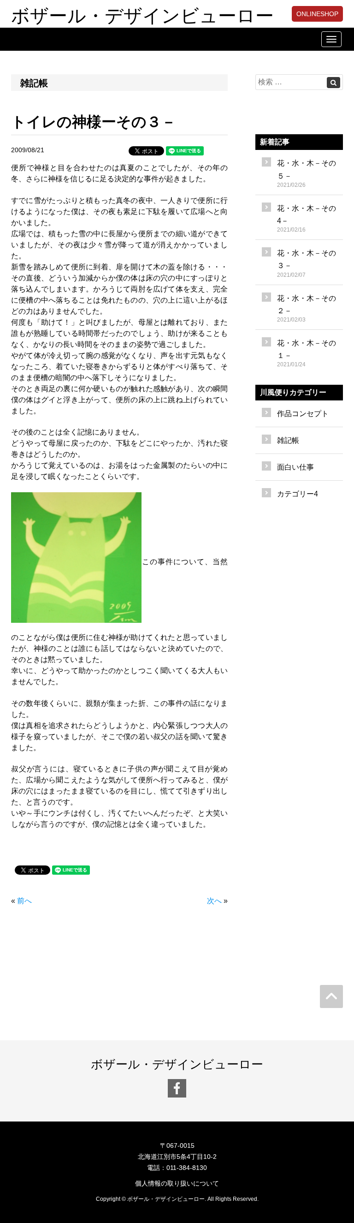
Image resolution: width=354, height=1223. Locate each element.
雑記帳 (288, 440)
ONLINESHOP (317, 14)
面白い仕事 (295, 467)
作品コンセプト (303, 414)
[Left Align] (333, 82)
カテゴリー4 (297, 494)
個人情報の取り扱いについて (177, 1183)
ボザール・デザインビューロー (142, 14)
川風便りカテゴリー (293, 392)
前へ (24, 901)
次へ (214, 901)
